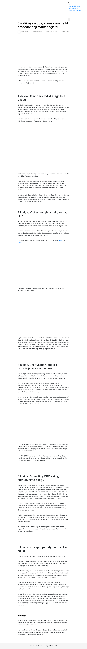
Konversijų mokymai (74, 10)
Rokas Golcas (24, 31)
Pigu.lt (61, 240)
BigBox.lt (21, 242)
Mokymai (71, 4)
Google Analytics (37, 31)
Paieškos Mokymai (74, 6)
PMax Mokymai (73, 8)
